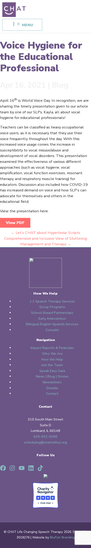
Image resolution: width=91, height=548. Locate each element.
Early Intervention (52, 318)
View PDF (15, 222)
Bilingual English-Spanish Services (52, 324)
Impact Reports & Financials (52, 347)
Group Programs (52, 307)
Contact (52, 393)
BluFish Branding (62, 537)
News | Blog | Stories (52, 376)
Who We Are (52, 353)
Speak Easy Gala (52, 370)
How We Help (52, 359)
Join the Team (52, 365)
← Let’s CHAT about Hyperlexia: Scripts (45, 232)
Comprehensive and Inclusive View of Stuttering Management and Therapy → (45, 241)
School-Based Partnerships (52, 312)
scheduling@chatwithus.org (45, 442)
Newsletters (52, 382)
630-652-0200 (45, 436)
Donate (52, 388)
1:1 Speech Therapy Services (52, 301)
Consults (52, 330)
